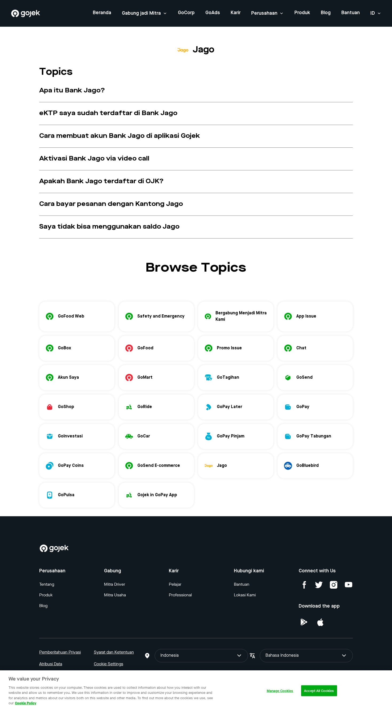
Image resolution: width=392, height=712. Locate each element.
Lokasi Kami (245, 595)
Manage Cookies (280, 690)
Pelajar (175, 584)
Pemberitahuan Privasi (60, 652)
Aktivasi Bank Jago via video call (94, 159)
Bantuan (350, 12)
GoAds (212, 12)
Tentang (46, 584)
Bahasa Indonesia (282, 656)
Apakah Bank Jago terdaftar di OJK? (101, 181)
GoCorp (186, 12)
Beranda (102, 12)
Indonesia (169, 656)
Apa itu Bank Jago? (72, 91)
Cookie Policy (25, 703)
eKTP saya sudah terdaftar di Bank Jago (108, 113)
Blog (326, 12)
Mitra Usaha (115, 595)
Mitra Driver (114, 584)
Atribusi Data (50, 664)
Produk (302, 12)
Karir (236, 12)
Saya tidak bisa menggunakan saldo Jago (109, 227)
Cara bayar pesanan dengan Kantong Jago (111, 204)
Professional (180, 595)
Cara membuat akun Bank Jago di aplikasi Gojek (119, 136)
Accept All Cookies (319, 690)
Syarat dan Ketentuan (114, 652)
